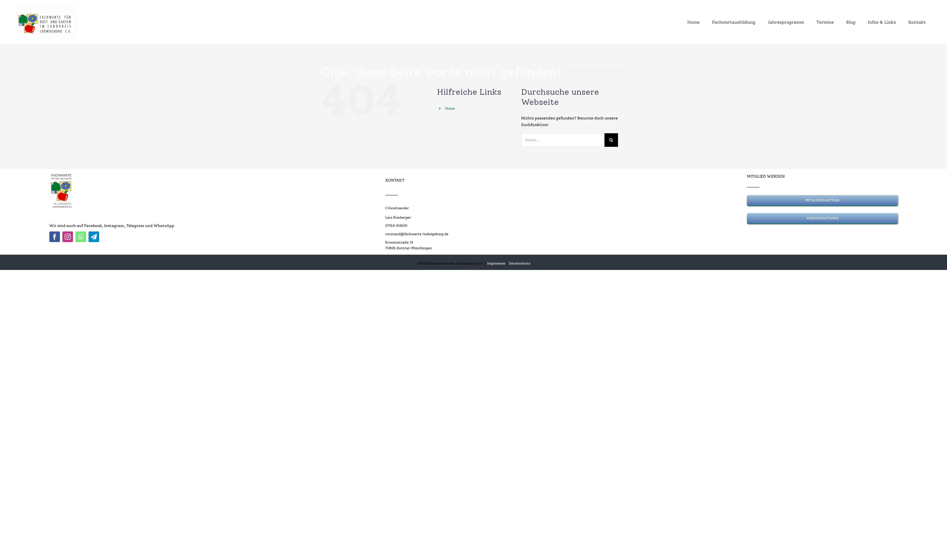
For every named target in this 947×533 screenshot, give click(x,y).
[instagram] (67, 236)
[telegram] (94, 236)
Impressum (496, 263)
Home (450, 108)
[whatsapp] (80, 236)
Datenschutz (519, 263)
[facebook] (54, 236)
